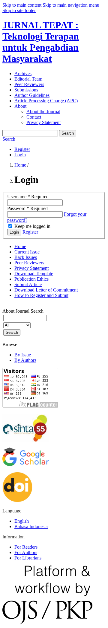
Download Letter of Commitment (46, 289)
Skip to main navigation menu (71, 5)
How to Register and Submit (41, 295)
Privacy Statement (43, 122)
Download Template (33, 273)
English (21, 521)
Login (20, 154)
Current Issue (27, 251)
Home (20, 164)
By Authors (25, 360)
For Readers (26, 547)
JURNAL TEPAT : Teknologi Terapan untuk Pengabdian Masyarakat (40, 42)
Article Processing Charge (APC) (46, 100)
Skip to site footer (19, 10)
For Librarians (27, 557)
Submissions (26, 89)
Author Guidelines (32, 95)
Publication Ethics (31, 279)
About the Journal (43, 111)
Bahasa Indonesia (31, 526)
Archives (23, 73)
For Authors (25, 552)
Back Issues (25, 257)
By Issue (22, 354)
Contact (33, 117)
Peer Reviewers (29, 84)
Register (22, 149)
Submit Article (28, 284)
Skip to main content (21, 5)
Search (68, 133)
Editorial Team (28, 78)
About (20, 106)
